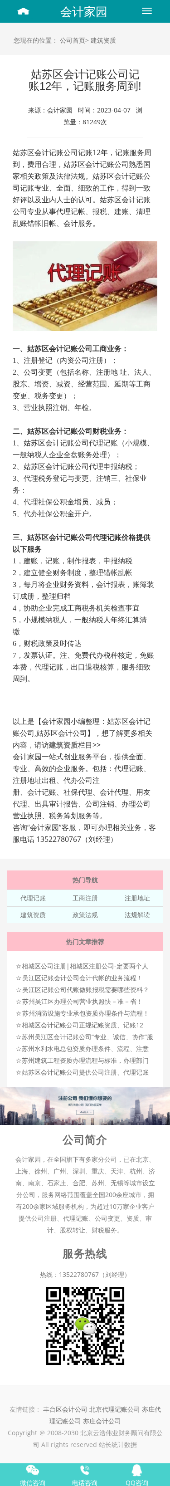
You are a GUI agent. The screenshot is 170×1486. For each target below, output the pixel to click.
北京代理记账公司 (114, 1409)
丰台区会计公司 (65, 1409)
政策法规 (85, 914)
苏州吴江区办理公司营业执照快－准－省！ (82, 1001)
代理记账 (33, 898)
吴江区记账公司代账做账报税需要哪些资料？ (85, 989)
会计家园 (83, 11)
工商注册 (85, 898)
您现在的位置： (36, 40)
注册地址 (137, 898)
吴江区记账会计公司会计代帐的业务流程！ (82, 977)
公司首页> (74, 40)
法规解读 (137, 914)
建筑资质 (103, 40)
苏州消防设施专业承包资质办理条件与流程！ (85, 1013)
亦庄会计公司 (102, 1421)
